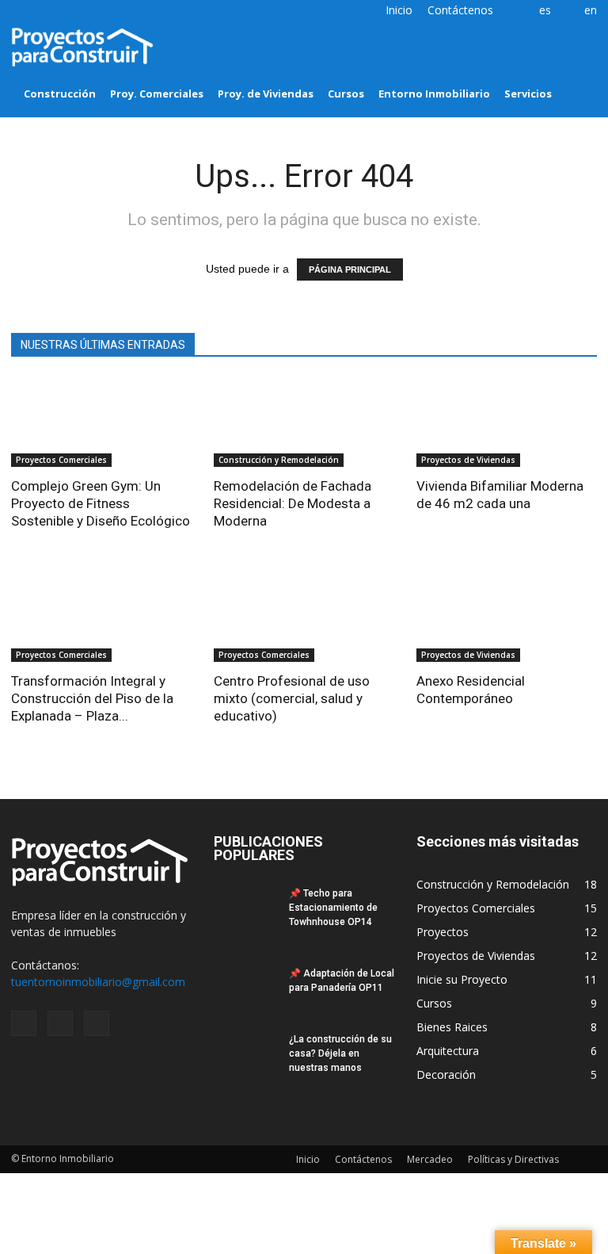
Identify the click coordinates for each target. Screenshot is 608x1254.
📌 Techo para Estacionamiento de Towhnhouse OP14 (333, 907)
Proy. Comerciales (156, 93)
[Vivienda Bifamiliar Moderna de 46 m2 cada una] (506, 422)
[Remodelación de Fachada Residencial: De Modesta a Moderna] (304, 422)
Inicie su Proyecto (461, 979)
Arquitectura (447, 1050)
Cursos (346, 93)
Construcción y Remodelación (278, 459)
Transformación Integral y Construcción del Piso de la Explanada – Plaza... (92, 698)
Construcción (60, 93)
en (590, 9)
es (545, 9)
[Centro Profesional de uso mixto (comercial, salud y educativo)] (304, 617)
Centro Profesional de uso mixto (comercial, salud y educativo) (292, 698)
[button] (578, 70)
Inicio (399, 9)
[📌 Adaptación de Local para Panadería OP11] (245, 988)
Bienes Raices (452, 1026)
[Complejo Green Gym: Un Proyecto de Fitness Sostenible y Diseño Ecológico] (101, 422)
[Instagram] (23, 11)
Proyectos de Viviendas (468, 459)
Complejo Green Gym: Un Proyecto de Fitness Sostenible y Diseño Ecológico (100, 503)
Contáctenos (460, 9)
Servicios (528, 93)
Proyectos (442, 931)
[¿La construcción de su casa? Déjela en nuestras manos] (245, 1065)
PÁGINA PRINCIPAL (350, 269)
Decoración (446, 1074)
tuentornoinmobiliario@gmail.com (98, 981)
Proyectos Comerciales (61, 459)
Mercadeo (430, 1159)
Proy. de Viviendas (266, 93)
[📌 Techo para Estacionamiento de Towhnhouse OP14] (245, 908)
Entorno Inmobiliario (434, 93)
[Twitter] (49, 11)
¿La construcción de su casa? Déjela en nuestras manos (340, 1053)
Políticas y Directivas (513, 1159)
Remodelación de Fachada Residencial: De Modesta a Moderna (292, 503)
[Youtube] (75, 11)
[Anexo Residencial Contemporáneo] (506, 617)
